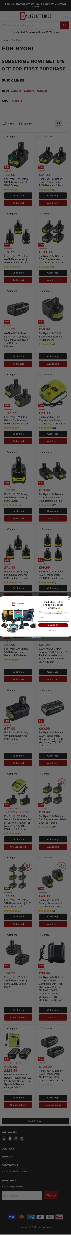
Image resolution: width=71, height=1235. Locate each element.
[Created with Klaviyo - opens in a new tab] (35, 637)
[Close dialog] (69, 598)
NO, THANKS (53, 630)
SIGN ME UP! (53, 625)
